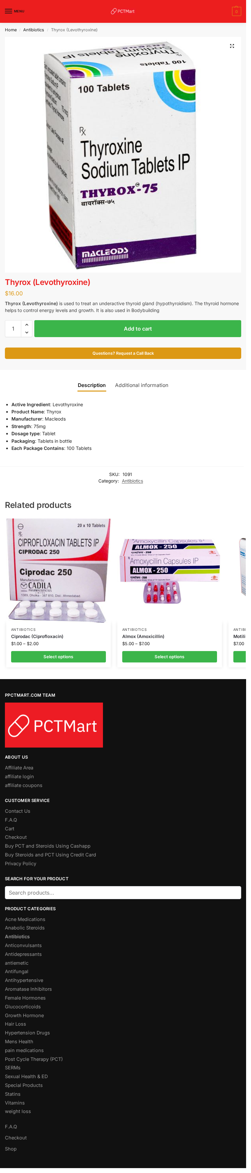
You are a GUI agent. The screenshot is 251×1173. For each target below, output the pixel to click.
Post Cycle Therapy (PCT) (34, 1059)
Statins (13, 1094)
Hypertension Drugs (27, 1033)
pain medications (24, 1050)
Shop (11, 1149)
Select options (58, 656)
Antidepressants (23, 954)
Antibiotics (33, 29)
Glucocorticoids (23, 1007)
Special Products (24, 1085)
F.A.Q (11, 820)
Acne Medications (25, 919)
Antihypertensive (24, 980)
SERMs (13, 1068)
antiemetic (16, 963)
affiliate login (19, 777)
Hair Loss (15, 1024)
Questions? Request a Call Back (123, 353)
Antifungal (16, 971)
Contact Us (17, 811)
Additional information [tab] (141, 385)
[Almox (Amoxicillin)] (169, 570)
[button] (235, 11)
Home (11, 29)
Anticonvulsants (23, 945)
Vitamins (15, 1103)
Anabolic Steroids (25, 928)
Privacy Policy (20, 864)
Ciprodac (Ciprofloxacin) (37, 636)
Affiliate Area (19, 768)
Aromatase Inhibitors (28, 989)
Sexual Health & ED (26, 1076)
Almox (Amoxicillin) (143, 636)
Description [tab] (92, 385)
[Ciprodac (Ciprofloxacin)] (58, 570)
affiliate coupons (23, 785)
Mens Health (19, 1042)
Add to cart (138, 328)
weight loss (18, 1111)
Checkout (16, 837)
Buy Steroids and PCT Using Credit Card (50, 855)
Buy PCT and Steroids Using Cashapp (48, 846)
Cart (9, 829)
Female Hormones (25, 998)
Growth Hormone (24, 1015)
